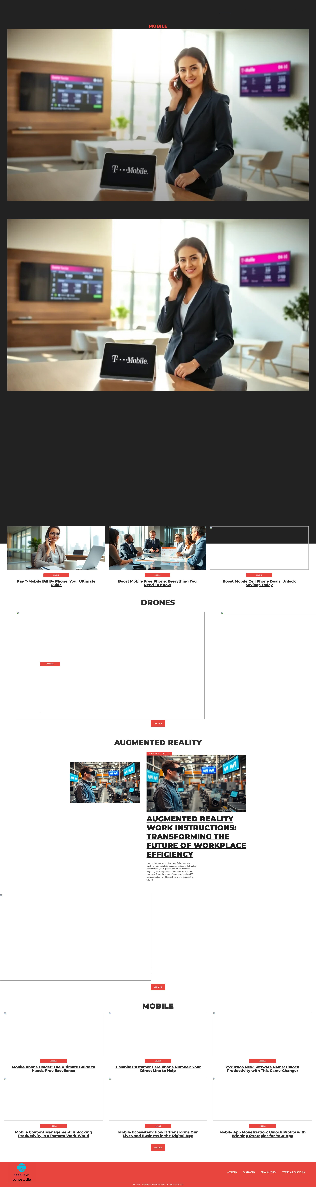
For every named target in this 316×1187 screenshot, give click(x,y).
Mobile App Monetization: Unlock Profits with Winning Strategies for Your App (262, 1134)
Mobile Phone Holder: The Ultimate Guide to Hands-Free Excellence (53, 1069)
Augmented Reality (266, 10)
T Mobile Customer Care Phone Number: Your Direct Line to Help (158, 1069)
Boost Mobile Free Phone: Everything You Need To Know (157, 583)
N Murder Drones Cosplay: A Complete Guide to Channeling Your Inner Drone (107, 688)
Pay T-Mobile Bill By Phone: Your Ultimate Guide (56, 583)
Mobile (236, 10)
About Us (285, 10)
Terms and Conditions (294, 1172)
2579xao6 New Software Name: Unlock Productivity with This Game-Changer (262, 1069)
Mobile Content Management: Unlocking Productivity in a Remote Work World (53, 1134)
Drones (248, 10)
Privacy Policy (268, 1172)
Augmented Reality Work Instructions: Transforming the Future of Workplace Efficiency (196, 836)
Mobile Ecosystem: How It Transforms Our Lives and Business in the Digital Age (158, 1134)
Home (225, 10)
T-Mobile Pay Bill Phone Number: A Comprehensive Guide (158, 208)
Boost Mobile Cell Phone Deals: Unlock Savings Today (259, 583)
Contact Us (300, 10)
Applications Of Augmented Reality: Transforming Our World (158, 968)
